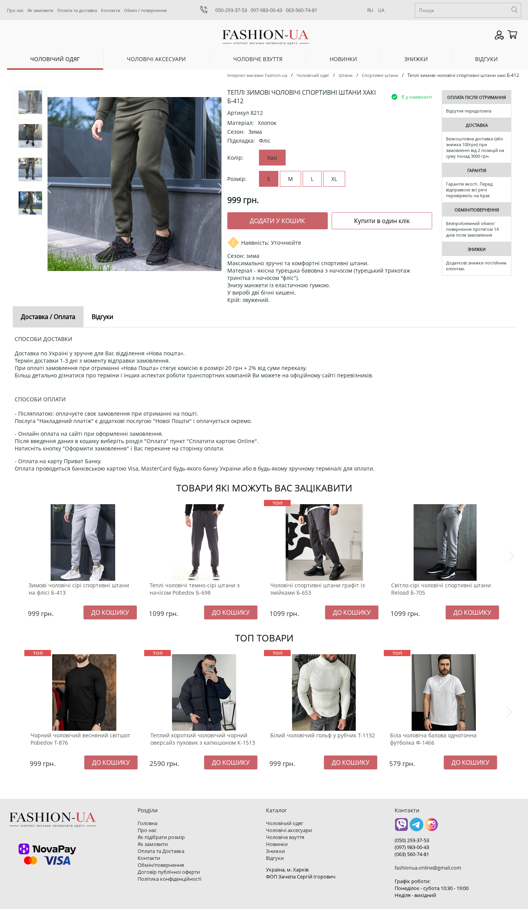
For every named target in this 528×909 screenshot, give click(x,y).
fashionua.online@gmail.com (428, 867)
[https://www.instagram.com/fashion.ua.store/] (431, 827)
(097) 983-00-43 (412, 847)
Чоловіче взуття (258, 59)
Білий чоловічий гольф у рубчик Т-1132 (322, 735)
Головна (147, 823)
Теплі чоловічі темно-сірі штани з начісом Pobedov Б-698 (195, 589)
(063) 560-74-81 (412, 854)
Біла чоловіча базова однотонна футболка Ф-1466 (433, 739)
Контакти (110, 10)
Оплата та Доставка (161, 851)
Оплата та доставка (77, 10)
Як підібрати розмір (161, 837)
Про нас (15, 10)
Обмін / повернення (145, 10)
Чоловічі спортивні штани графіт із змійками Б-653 (317, 589)
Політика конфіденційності (169, 878)
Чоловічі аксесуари (156, 59)
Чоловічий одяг (55, 59)
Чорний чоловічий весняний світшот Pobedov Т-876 (80, 739)
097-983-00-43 (266, 10)
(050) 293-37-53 (412, 840)
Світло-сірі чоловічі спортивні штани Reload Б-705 (441, 589)
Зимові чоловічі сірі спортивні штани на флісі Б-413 (79, 589)
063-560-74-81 (301, 10)
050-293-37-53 (231, 10)
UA (381, 10)
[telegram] (416, 827)
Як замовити (40, 10)
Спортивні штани (380, 75)
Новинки (343, 59)
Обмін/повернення (161, 864)
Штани (346, 75)
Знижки (416, 59)
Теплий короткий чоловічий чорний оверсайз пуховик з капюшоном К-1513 (202, 739)
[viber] (401, 827)
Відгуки (486, 59)
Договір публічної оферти (169, 871)
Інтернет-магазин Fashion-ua (257, 75)
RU (370, 10)
